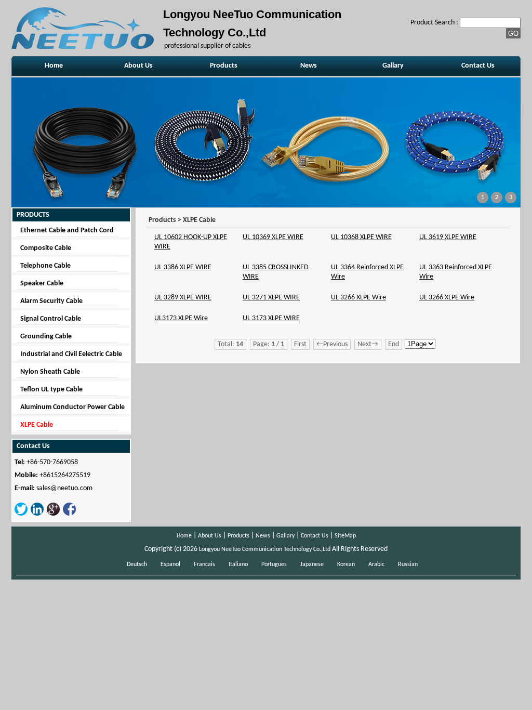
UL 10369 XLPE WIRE (273, 237)
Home (54, 66)
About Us (138, 66)
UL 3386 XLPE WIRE (182, 267)
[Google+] (53, 514)
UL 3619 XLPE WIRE (447, 237)
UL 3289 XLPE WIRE (182, 297)
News (308, 66)
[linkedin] (37, 514)
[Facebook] (69, 514)
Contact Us (478, 66)
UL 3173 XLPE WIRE (271, 318)
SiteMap (345, 536)
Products (223, 66)
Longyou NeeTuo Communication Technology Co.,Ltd (264, 549)
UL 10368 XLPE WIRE (361, 237)
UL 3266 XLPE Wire (358, 297)
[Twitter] (21, 514)
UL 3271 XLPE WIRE (271, 297)
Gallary (393, 66)
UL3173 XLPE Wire (181, 318)
